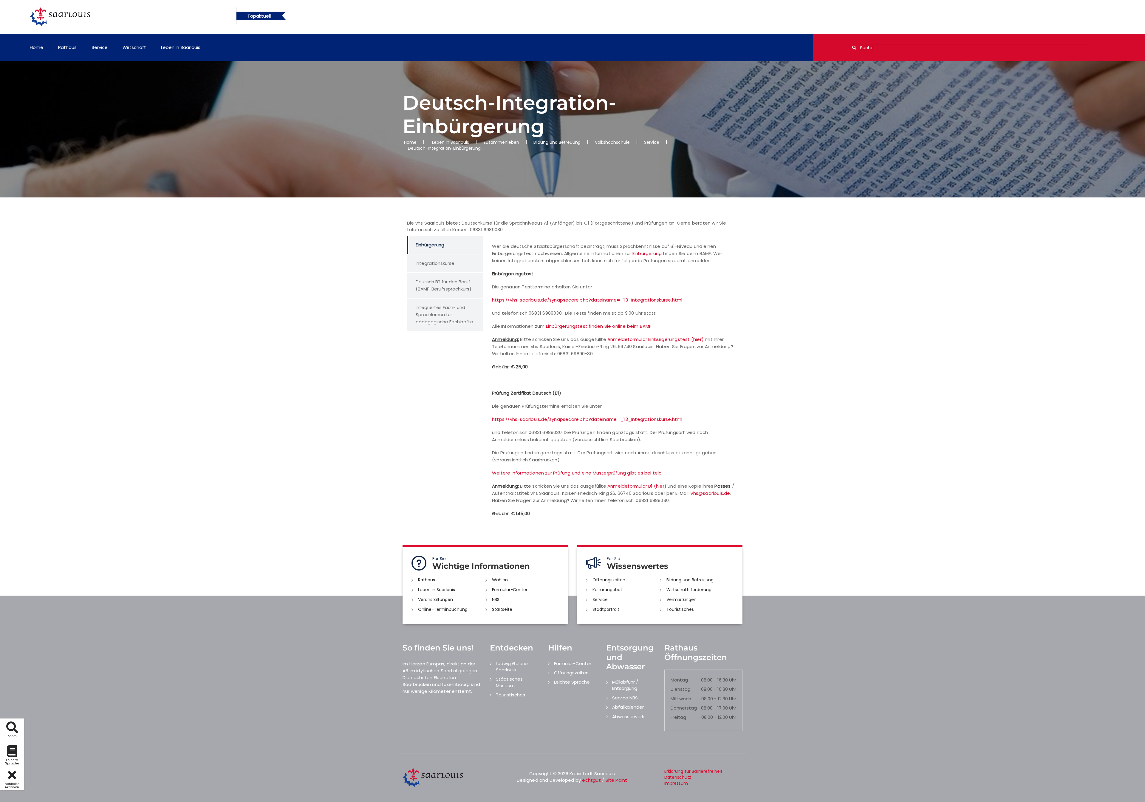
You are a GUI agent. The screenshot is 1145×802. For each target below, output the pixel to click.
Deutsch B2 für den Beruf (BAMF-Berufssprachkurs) (443, 285)
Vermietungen (681, 599)
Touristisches (680, 609)
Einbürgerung (430, 245)
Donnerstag (684, 708)
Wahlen (500, 580)
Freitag (678, 717)
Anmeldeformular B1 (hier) (636, 486)
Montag (679, 680)
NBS (495, 599)
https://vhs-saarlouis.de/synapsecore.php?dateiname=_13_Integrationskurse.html (587, 300)
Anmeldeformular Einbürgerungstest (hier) (655, 339)
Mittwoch (681, 699)
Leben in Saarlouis (180, 47)
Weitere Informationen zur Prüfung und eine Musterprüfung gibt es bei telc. (577, 473)
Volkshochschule (612, 142)
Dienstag (681, 689)
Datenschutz (677, 777)
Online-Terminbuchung (443, 609)
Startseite (502, 609)
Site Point (616, 780)
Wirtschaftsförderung (688, 590)
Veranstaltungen (435, 599)
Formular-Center (509, 590)
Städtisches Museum (509, 682)
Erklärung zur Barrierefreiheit (693, 771)
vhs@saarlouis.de (710, 493)
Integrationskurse (435, 263)
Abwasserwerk (628, 716)
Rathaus (67, 47)
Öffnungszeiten (608, 580)
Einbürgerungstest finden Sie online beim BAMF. (599, 326)
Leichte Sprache (572, 682)
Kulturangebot (607, 590)
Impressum (676, 783)
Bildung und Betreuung (557, 142)
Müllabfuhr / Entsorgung (625, 685)
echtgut (591, 780)
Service (100, 47)
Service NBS (625, 698)
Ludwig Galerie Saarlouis (512, 666)
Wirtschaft (134, 47)
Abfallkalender (628, 707)
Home (36, 47)
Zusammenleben (501, 142)
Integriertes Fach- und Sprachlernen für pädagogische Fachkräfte (444, 314)
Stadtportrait (605, 609)
